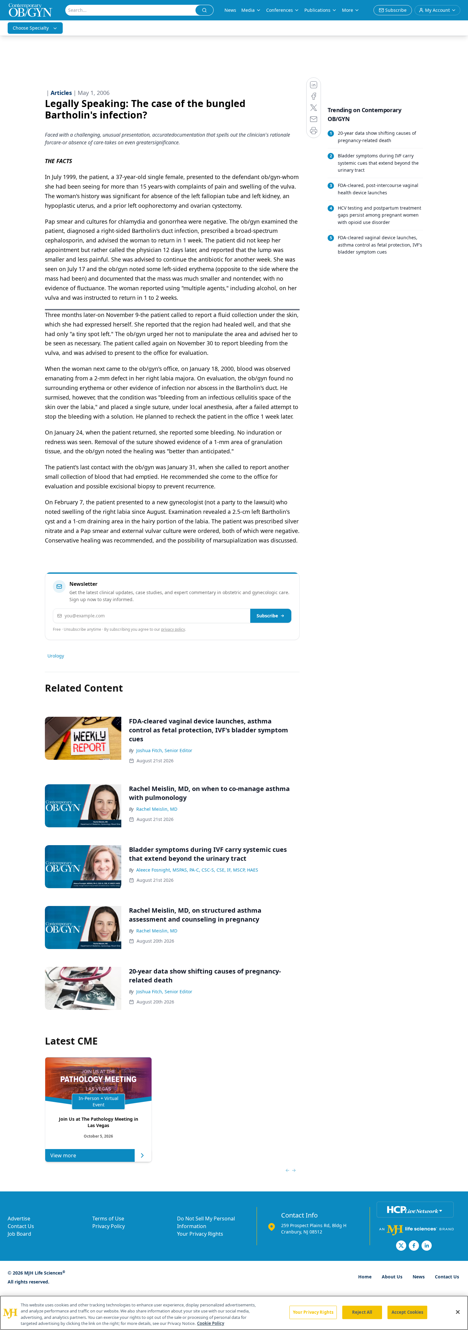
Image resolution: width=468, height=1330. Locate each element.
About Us (392, 1277)
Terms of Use (108, 1218)
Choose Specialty (31, 28)
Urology (55, 656)
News (230, 10)
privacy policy (173, 629)
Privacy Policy (108, 1226)
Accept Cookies (407, 1312)
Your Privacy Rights (200, 1233)
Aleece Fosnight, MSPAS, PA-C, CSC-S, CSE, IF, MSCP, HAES (197, 870)
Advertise (19, 1218)
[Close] (458, 1312)
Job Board (19, 1233)
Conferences (279, 10)
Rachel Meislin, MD (156, 809)
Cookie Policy (210, 1323)
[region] (234, 1313)
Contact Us (21, 1226)
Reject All (362, 1312)
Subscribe (267, 616)
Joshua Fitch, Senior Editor (164, 750)
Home (365, 1277)
